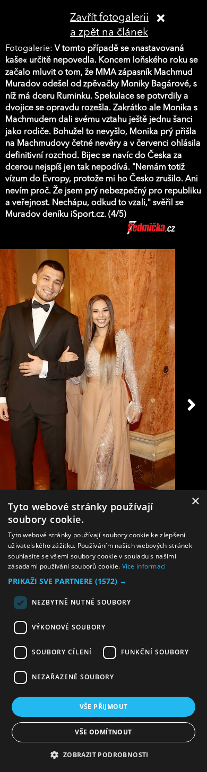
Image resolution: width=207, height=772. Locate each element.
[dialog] (103, 631)
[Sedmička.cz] (164, 232)
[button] (103, 581)
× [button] (195, 501)
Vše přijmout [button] (104, 706)
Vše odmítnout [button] (103, 731)
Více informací (144, 566)
